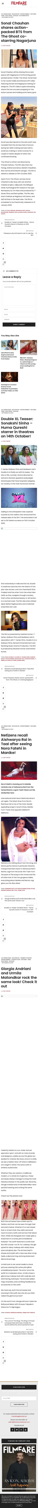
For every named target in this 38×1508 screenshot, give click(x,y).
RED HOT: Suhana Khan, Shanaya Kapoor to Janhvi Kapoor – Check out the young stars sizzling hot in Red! (28, 363)
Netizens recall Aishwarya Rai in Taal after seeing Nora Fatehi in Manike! (16, 744)
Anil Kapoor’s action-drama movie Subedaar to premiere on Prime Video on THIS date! (9, 389)
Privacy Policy (25, 1501)
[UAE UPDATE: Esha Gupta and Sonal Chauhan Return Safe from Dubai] (9, 345)
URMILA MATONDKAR (29, 1312)
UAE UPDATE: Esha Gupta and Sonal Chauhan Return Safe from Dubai (9, 356)
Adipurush (18, 210)
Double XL (12, 657)
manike (24, 888)
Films (2, 15)
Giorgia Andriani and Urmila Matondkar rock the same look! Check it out (19, 977)
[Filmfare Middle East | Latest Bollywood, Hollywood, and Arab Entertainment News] (19, 4)
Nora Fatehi (31, 888)
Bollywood (15, 14)
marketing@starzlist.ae (19, 1416)
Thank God (21, 890)
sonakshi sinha (29, 659)
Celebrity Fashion (26, 958)
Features (33, 14)
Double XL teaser (20, 657)
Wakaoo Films (11, 660)
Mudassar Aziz (19, 659)
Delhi (6, 657)
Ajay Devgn (18, 888)
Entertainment (25, 14)
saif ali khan (18, 212)
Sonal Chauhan (28, 212)
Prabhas (11, 212)
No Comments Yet (12, 271)
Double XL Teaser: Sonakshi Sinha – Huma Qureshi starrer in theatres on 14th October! (17, 427)
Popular (15, 15)
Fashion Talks (15, 959)
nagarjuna (4, 212)
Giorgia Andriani (10, 1312)
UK (6, 660)
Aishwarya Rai (9, 888)
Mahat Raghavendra (7, 659)
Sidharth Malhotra (7, 890)
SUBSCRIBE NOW (19, 1404)
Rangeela (19, 1312)
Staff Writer (6, 45)
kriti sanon (26, 210)
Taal (15, 890)
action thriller (10, 210)
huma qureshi (30, 657)
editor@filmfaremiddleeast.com (19, 1422)
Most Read (8, 15)
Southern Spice (24, 15)
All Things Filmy (6, 14)
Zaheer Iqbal (21, 660)
